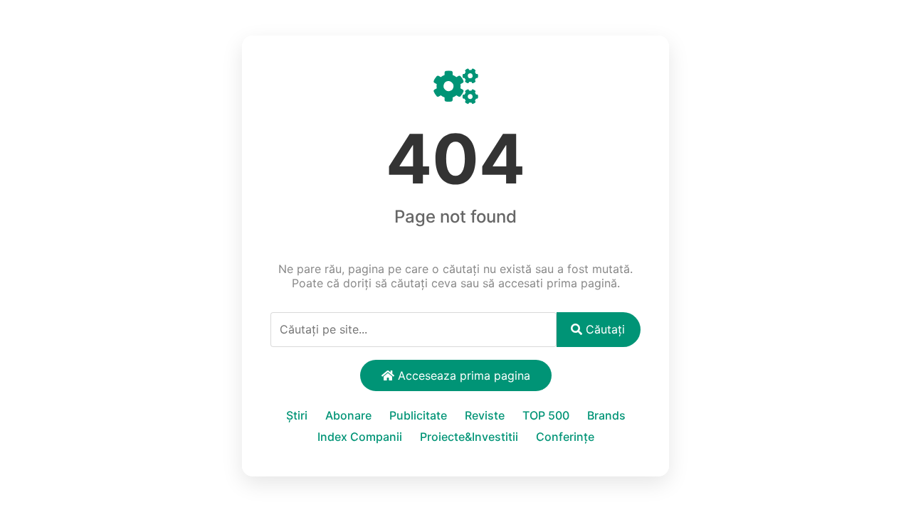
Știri (296, 415)
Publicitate (418, 415)
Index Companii (359, 437)
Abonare (348, 415)
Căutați (603, 329)
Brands (606, 415)
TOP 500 (545, 415)
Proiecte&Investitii (469, 437)
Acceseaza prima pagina (462, 375)
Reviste (485, 415)
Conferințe (565, 437)
